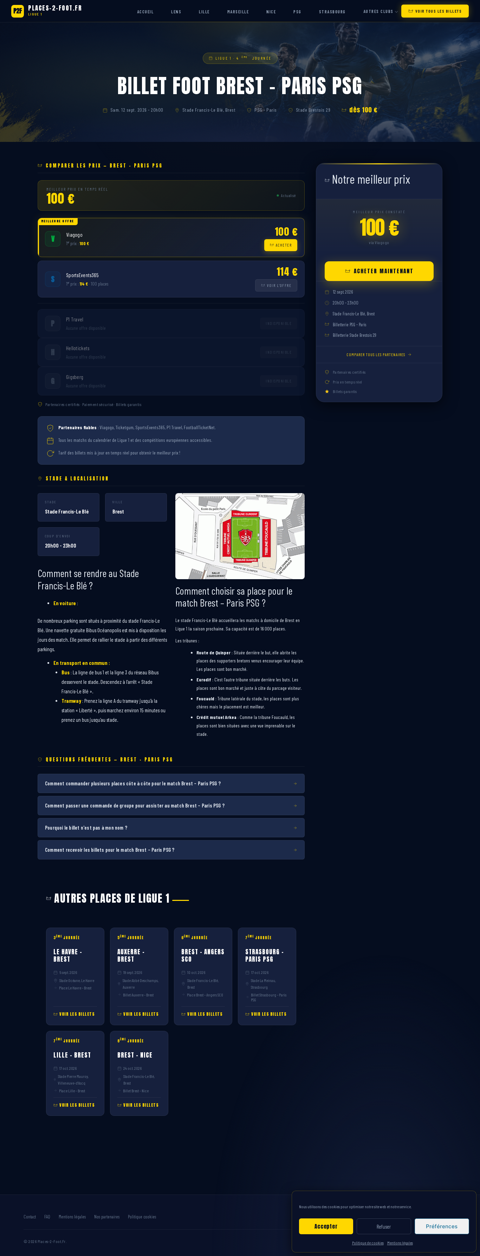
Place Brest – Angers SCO (205, 994)
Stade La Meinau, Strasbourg (263, 983)
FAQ (47, 1216)
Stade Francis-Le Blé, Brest (209, 110)
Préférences (442, 1226)
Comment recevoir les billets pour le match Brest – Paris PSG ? (109, 849)
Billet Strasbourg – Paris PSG (268, 997)
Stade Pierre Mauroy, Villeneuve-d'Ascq (73, 1079)
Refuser (384, 1226)
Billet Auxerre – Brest (138, 994)
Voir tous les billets (438, 10)
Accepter (325, 1226)
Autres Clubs (378, 11)
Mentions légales (400, 1242)
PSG (297, 11)
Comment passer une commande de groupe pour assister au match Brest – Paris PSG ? (135, 805)
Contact (30, 1216)
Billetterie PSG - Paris (349, 324)
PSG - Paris (265, 110)
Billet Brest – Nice (136, 1090)
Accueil (145, 11)
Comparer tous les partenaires (375, 354)
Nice (271, 11)
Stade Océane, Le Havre (76, 980)
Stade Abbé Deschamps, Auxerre (140, 983)
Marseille (238, 11)
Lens (176, 11)
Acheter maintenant (384, 271)
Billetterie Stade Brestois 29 (354, 335)
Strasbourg (332, 11)
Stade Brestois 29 (313, 110)
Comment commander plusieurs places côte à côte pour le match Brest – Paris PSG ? (133, 783)
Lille (204, 11)
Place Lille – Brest (72, 1090)
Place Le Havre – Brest (75, 987)
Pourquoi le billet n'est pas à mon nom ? (86, 827)
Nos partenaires (106, 1216)
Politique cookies (142, 1216)
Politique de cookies (368, 1242)
